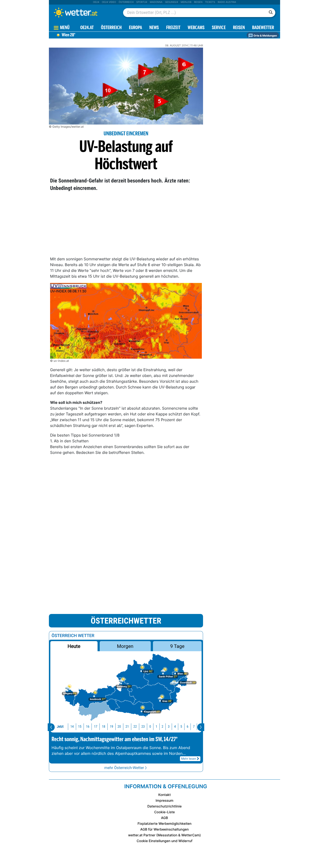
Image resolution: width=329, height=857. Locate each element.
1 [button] (156, 727)
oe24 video (109, 2)
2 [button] (162, 727)
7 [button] (194, 727)
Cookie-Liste (164, 812)
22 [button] (135, 727)
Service (219, 28)
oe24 (96, 2)
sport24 (141, 2)
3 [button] (169, 727)
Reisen (198, 2)
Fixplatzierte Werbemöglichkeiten (164, 824)
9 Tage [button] (177, 646)
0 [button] (150, 727)
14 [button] (72, 727)
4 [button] (175, 727)
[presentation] (51, 727)
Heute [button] (73, 646)
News (154, 28)
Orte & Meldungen (265, 35)
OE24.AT (87, 28)
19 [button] (111, 727)
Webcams (196, 28)
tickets (210, 2)
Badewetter (263, 28)
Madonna (156, 2)
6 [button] (187, 727)
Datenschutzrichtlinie (164, 806)
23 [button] (143, 727)
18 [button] (103, 727)
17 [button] (95, 727)
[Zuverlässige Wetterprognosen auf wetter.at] (83, 12)
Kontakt (164, 795)
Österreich (125, 2)
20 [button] (119, 727)
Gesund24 (171, 2)
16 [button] (87, 727)
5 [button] (181, 727)
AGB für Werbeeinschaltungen (164, 829)
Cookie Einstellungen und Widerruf (164, 841)
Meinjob (186, 2)
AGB (164, 818)
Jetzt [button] (60, 727)
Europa (135, 28)
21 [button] (127, 727)
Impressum (164, 801)
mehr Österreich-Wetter (124, 767)
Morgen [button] (125, 646)
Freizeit (173, 28)
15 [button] (79, 727)
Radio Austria (227, 2)
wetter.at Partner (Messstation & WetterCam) (164, 835)
